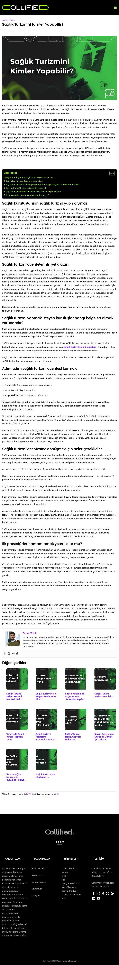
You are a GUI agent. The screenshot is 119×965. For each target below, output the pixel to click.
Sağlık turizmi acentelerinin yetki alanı (24, 181)
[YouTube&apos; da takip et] (98, 899)
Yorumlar (37, 888)
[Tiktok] (17, 653)
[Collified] (25, 7)
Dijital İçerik (68, 868)
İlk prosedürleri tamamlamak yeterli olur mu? (27, 195)
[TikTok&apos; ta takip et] (102, 894)
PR (63, 879)
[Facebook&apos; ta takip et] (93, 894)
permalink (53, 794)
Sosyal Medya (69, 891)
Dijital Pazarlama (71, 894)
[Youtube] (13, 653)
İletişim (36, 895)
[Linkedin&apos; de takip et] (93, 899)
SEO (64, 898)
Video (65, 872)
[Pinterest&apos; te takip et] (112, 894)
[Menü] (115, 7)
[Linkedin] (5, 653)
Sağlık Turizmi (8, 20)
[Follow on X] (107, 894)
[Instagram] (9, 653)
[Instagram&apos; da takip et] (98, 894)
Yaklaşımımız (39, 882)
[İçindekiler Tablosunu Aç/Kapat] (110, 173)
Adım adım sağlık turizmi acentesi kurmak (26, 188)
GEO (64, 876)
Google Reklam (70, 883)
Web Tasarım (69, 887)
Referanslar (38, 875)
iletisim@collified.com (103, 882)
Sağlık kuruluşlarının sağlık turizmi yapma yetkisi (29, 177)
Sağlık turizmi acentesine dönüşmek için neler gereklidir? (33, 191)
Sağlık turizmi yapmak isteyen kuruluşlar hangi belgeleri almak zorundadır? (42, 184)
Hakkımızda (38, 868)
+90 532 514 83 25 (100, 886)
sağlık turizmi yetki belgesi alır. (80, 347)
